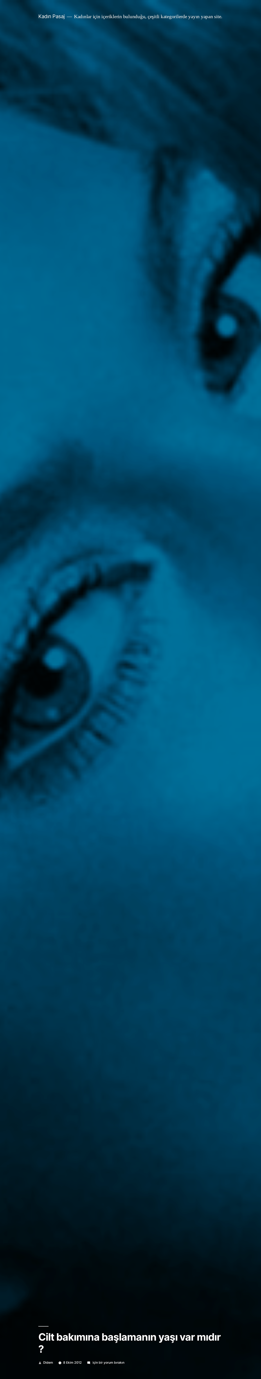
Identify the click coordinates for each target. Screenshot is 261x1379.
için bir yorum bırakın (108, 1363)
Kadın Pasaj (51, 16)
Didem (48, 1363)
